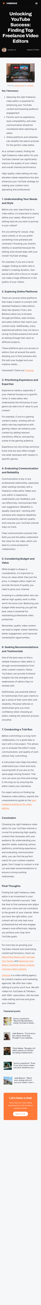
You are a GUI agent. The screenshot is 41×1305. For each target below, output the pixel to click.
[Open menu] (36, 3)
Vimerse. (29, 370)
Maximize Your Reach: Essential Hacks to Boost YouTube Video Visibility (18, 965)
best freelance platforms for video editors (19, 804)
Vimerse (6, 975)
